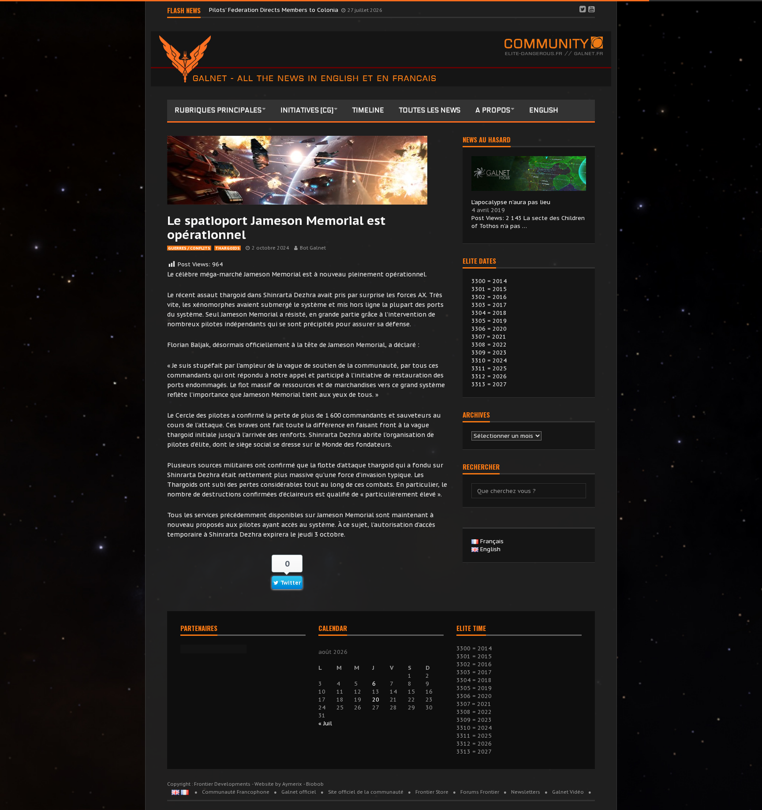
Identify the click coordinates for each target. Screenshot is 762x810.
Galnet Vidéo (568, 792)
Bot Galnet (313, 248)
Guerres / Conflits (189, 248)
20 (375, 699)
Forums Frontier (479, 792)
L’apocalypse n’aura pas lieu (510, 202)
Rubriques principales (218, 110)
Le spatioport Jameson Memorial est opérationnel (276, 227)
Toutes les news (429, 110)
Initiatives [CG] (306, 110)
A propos (492, 110)
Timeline (368, 110)
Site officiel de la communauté (365, 792)
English (543, 110)
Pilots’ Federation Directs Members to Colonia (274, 10)
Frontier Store (431, 792)
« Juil (325, 723)
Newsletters (525, 792)
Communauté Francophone (235, 792)
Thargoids (227, 248)
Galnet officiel (298, 792)
